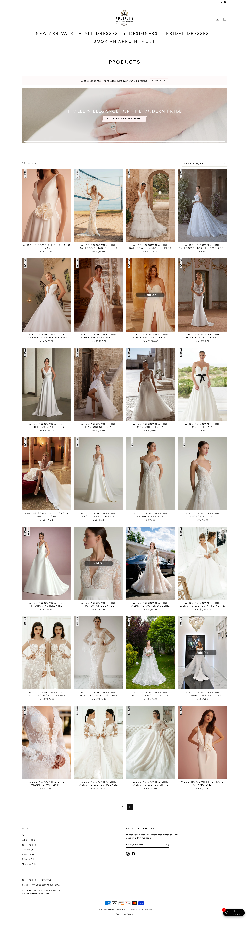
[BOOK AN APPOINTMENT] (124, 115)
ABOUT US (27, 849)
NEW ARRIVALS (55, 33)
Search (25, 835)
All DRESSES (28, 840)
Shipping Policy (30, 864)
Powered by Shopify (124, 914)
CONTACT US (29, 844)
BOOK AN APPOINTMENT (124, 41)
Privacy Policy (29, 859)
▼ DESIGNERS (141, 33)
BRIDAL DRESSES (188, 33)
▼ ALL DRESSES (98, 33)
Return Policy (29, 854)
